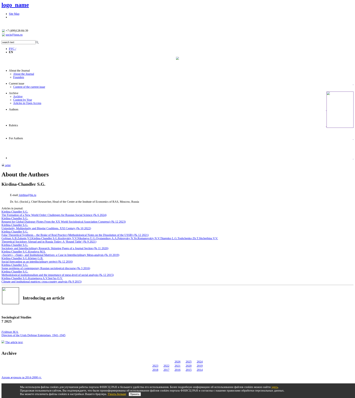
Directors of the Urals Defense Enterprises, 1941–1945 (33, 335)
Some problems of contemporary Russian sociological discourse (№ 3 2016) (45, 268)
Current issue (16, 83)
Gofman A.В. (9, 238)
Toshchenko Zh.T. (188, 238)
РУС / (12, 48)
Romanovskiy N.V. (149, 238)
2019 (200, 365)
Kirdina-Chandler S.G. (14, 211)
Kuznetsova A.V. (38, 278)
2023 (155, 365)
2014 (200, 369)
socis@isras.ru (14, 34)
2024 (200, 361)
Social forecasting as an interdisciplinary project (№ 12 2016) (37, 261)
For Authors (16, 138)
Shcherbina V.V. (208, 238)
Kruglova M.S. (37, 251)
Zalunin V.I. (24, 238)
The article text (14, 342)
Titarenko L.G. (169, 238)
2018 (155, 369)
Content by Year (22, 99)
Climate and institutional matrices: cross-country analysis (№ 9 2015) (41, 281)
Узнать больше (117, 394)
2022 (166, 365)
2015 (189, 369)
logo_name (15, 4)
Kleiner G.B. (35, 258)
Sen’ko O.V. (55, 278)
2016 (177, 369)
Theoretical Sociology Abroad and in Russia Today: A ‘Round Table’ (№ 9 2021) (48, 241)
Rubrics (13, 125)
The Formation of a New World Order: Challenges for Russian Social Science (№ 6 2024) (53, 215)
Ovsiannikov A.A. (106, 238)
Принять (134, 394)
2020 (189, 365)
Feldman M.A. (9, 331)
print (7, 165)
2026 (177, 361)
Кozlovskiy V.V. (67, 238)
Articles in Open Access (27, 103)
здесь (274, 387)
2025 (189, 361)
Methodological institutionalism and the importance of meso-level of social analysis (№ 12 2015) (57, 274)
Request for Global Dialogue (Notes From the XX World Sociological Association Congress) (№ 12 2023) (63, 221)
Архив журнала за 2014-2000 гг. (21, 377)
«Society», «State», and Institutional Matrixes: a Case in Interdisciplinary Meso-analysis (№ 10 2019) (60, 255)
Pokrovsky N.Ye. (127, 238)
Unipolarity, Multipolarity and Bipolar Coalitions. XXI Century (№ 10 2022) (46, 228)
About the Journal (19, 70)
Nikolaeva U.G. (86, 238)
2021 (177, 365)
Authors (13, 109)
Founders (18, 77)
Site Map (14, 13)
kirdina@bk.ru (27, 195)
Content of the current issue (29, 86)
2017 (166, 369)
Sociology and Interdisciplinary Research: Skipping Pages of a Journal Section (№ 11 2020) (54, 248)
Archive (13, 93)
